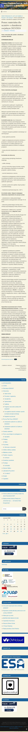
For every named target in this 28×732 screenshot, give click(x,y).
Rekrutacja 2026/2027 (8, 388)
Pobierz (15, 359)
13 (11, 526)
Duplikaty (6, 404)
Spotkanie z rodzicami (7, 365)
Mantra (11, 728)
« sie (3, 533)
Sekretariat (6, 30)
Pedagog (5, 439)
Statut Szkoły (7, 393)
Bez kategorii (10, 17)
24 (24, 529)
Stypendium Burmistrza (9, 620)
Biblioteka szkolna (7, 452)
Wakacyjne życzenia (8, 615)
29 (17, 531)
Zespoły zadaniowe (7, 431)
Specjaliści (7, 436)
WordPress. (16, 728)
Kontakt (5, 476)
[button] (2, 6)
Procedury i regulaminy (10, 396)
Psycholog (5, 444)
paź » (7, 533)
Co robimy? (7, 473)
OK (23, 508)
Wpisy (5, 442)
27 (11, 531)
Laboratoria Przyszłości (9, 470)
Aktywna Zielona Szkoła (9, 623)
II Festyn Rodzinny (7, 626)
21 (14, 529)
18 (4, 529)
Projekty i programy (8, 455)
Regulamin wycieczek (9, 416)
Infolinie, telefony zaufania (9, 449)
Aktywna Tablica (7, 468)
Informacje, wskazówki (10, 447)
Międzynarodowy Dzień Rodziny (11, 628)
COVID (5, 385)
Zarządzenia (7, 398)
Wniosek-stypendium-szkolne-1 (7, 359)
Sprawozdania (7, 401)
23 (21, 529)
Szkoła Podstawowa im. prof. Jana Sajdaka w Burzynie (14, 4)
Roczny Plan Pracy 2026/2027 (10, 419)
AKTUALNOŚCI (7, 383)
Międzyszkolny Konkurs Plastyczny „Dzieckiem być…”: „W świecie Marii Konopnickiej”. (12, 501)
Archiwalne (7, 465)
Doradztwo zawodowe (8, 460)
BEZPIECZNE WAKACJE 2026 (11, 618)
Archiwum (6, 457)
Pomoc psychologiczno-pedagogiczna (12, 434)
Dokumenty (6, 391)
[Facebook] (26, 3)
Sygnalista (5, 478)
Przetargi (5, 463)
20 (11, 529)
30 (21, 531)
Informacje (4, 564)
